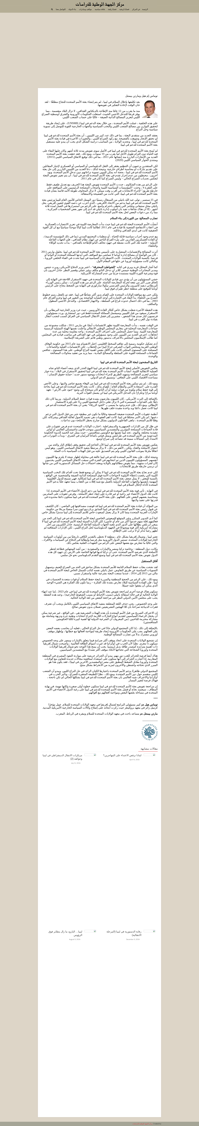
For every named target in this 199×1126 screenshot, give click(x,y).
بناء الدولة (72, 9)
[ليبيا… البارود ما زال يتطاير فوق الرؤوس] (90, 1016)
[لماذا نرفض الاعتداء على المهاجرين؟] (149, 840)
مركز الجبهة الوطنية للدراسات (142, 1124)
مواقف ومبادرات (85, 9)
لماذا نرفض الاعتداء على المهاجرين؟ (122, 755)
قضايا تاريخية (124, 9)
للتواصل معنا (61, 9)
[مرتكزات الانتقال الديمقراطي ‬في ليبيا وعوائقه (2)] (90, 840)
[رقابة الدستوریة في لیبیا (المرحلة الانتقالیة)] (149, 1016)
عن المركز (136, 9)
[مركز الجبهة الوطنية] (99, 4)
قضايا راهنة (112, 9)
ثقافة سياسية (100, 9)
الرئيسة (145, 9)
